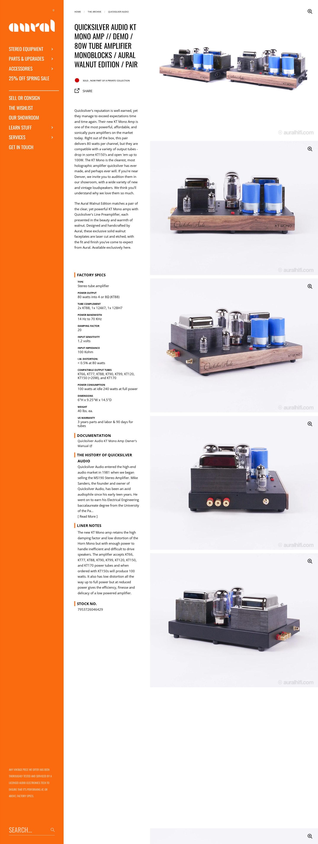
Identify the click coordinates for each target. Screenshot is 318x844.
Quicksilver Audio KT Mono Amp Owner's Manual (107, 443)
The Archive (94, 11)
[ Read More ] (88, 516)
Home (77, 11)
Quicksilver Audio (118, 11)
